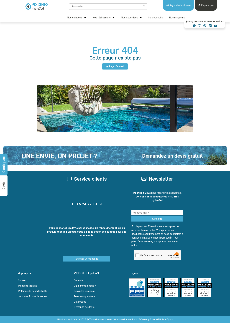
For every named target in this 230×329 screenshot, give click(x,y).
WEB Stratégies (164, 319)
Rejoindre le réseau (180, 5)
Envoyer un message (86, 258)
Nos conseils (155, 17)
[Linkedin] (210, 25)
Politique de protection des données (158, 245)
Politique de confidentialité (32, 291)
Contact (22, 280)
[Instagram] (199, 25)
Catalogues (80, 301)
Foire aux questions (84, 296)
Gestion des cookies (125, 319)
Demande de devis (84, 307)
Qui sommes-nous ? (85, 285)
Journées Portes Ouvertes (32, 296)
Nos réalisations (102, 17)
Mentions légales (27, 285)
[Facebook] (194, 25)
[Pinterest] (204, 25)
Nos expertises (129, 17)
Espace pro (207, 5)
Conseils (79, 280)
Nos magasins (177, 17)
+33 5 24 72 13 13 (87, 204)
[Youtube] (215, 25)
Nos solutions (74, 17)
